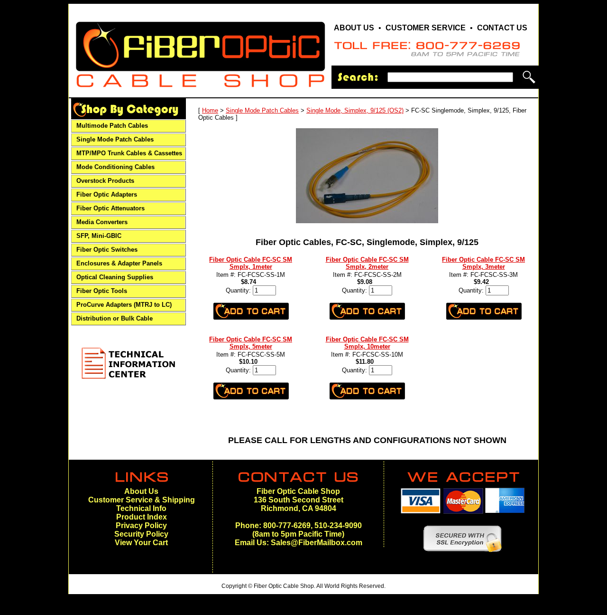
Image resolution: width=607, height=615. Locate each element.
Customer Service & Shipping (141, 500)
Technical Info (141, 508)
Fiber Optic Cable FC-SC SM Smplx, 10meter (367, 343)
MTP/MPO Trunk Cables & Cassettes (129, 153)
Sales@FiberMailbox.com (316, 543)
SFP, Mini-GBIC (98, 236)
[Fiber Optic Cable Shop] (200, 91)
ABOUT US (354, 28)
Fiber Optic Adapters (106, 194)
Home (210, 110)
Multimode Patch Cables (112, 126)
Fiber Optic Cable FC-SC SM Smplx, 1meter (250, 263)
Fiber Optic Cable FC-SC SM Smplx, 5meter (250, 343)
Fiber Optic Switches (107, 249)
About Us (141, 491)
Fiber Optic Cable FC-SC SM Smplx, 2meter (367, 263)
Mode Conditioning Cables (115, 167)
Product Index (141, 517)
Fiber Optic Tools (101, 291)
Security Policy (141, 534)
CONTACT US (502, 28)
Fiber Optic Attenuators (110, 208)
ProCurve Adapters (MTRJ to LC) (124, 305)
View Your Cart (141, 543)
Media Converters (102, 222)
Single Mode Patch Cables (115, 139)
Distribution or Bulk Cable (114, 318)
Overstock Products (105, 181)
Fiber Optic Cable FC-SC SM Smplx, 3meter (483, 263)
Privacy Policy (141, 525)
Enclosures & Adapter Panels (119, 263)
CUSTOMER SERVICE (426, 28)
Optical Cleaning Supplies (114, 277)
